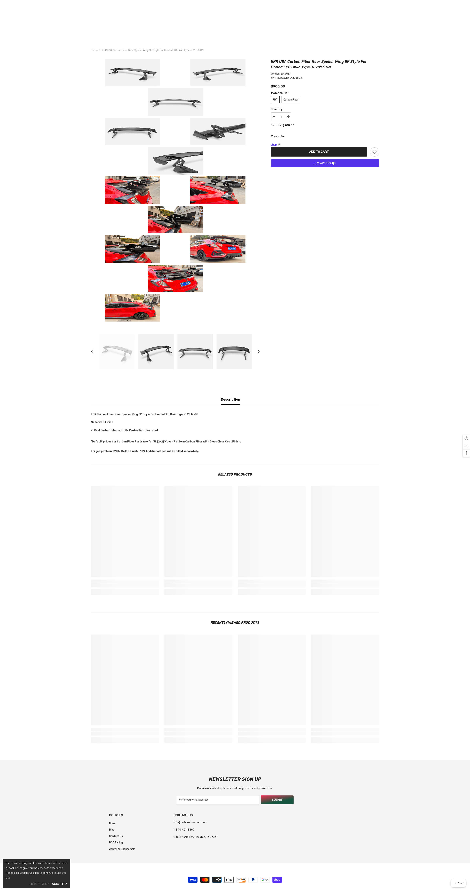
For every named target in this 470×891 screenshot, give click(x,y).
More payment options (325, 169)
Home (94, 50)
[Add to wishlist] (374, 152)
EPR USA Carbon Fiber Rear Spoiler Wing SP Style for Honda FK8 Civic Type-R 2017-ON (319, 64)
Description (230, 399)
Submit (277, 800)
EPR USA (286, 73)
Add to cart (319, 151)
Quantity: (277, 109)
